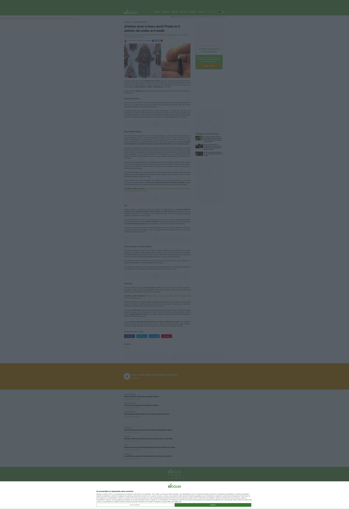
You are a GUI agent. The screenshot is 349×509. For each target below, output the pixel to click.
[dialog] (174, 495)
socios (113, 494)
